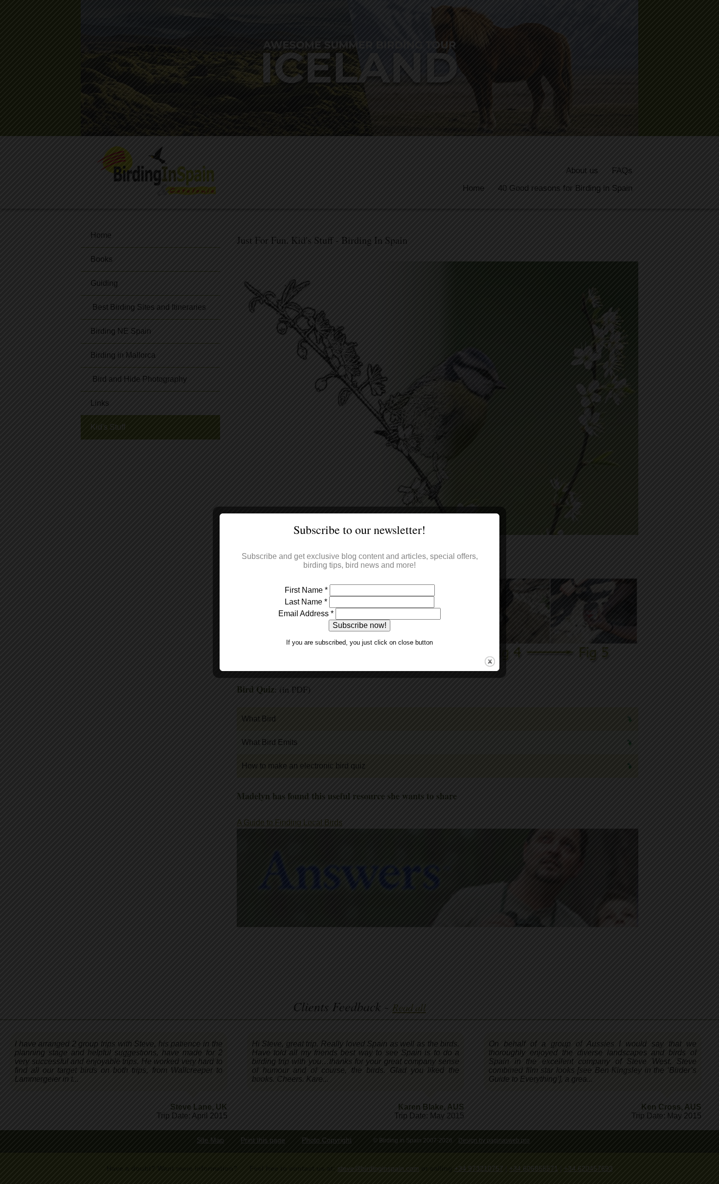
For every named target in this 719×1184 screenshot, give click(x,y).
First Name (306, 590)
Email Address (306, 613)
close (490, 661)
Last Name (306, 602)
